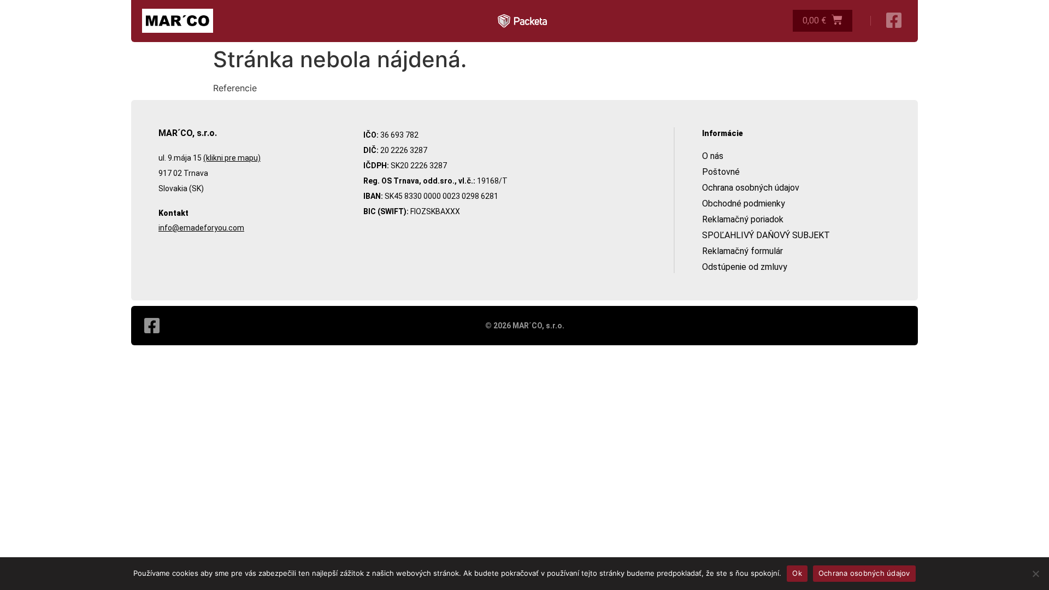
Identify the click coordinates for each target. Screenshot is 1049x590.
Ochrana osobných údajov (750, 187)
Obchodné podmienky (743, 203)
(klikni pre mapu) (232, 158)
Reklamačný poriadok (742, 219)
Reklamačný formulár (742, 251)
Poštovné (721, 172)
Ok (797, 573)
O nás (712, 156)
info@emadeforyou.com (201, 227)
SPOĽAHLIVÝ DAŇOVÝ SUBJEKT (766, 235)
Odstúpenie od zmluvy (744, 267)
